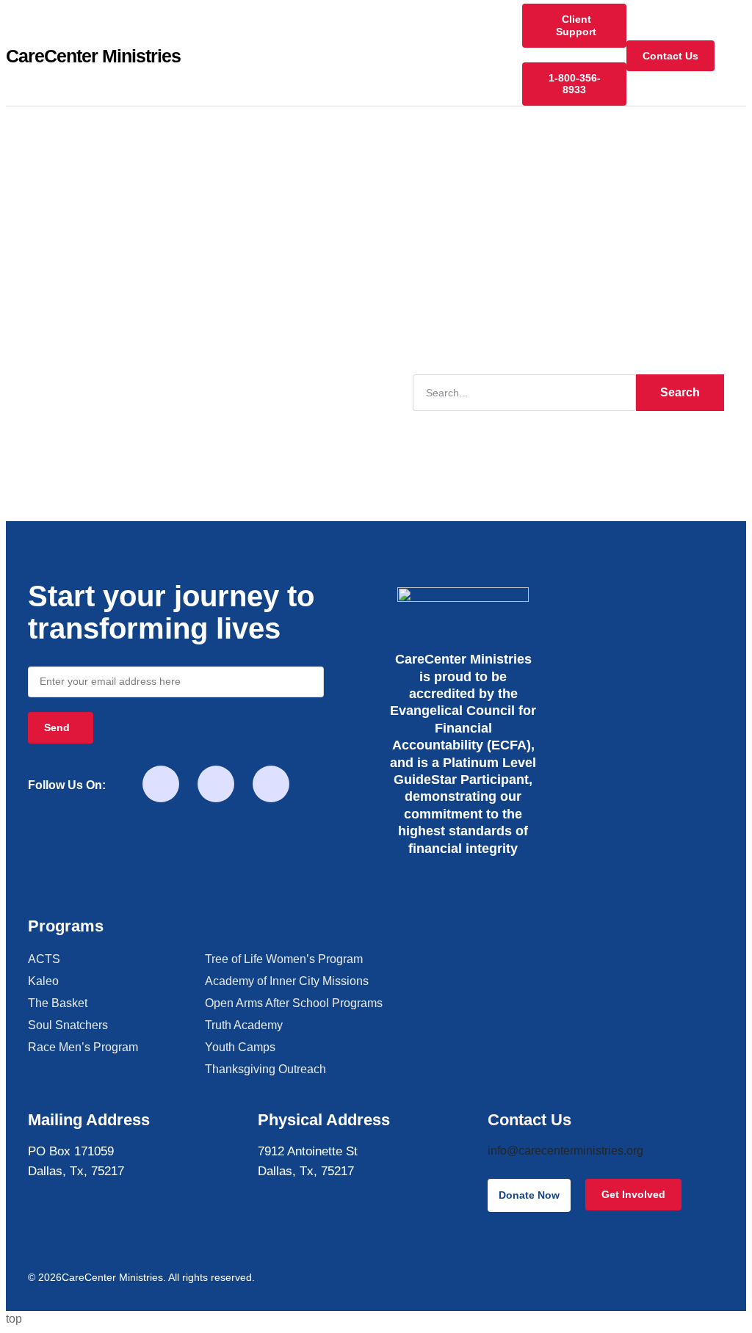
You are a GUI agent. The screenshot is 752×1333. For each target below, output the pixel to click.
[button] (736, 56)
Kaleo (43, 981)
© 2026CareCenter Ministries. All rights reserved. (141, 1277)
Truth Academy (244, 1025)
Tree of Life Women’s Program (284, 959)
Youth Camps (240, 1047)
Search (680, 392)
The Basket (57, 1003)
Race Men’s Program (83, 1047)
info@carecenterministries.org (565, 1150)
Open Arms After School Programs (294, 1003)
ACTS (44, 959)
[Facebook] (160, 784)
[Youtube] (216, 784)
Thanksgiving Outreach (265, 1069)
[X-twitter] (271, 784)
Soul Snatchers (68, 1025)
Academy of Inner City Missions (287, 981)
